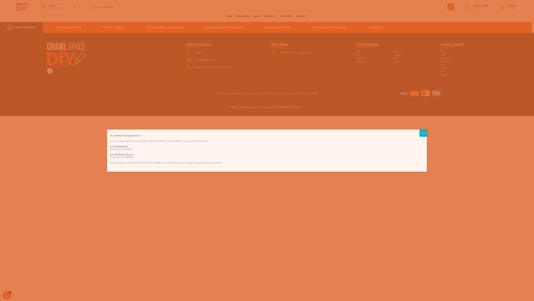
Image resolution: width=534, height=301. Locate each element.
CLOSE (423, 133)
